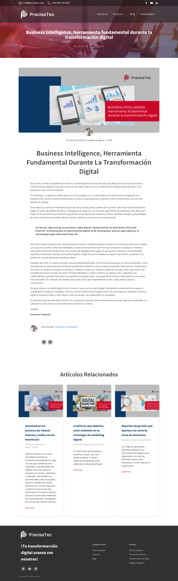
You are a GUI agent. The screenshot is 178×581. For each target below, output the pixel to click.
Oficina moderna (136, 550)
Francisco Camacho (66, 326)
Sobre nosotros (98, 550)
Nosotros (102, 14)
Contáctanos (147, 14)
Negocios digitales (137, 563)
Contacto (96, 554)
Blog (132, 14)
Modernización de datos (139, 558)
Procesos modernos (137, 554)
